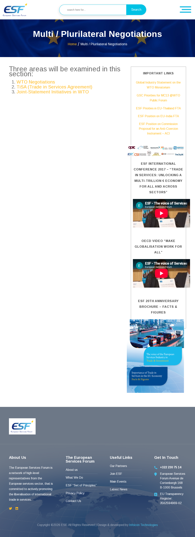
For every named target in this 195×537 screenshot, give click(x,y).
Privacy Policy (75, 493)
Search (136, 9)
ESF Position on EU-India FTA (158, 116)
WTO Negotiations (36, 81)
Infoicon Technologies (143, 525)
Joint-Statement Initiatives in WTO (53, 91)
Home (72, 44)
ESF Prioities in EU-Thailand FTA (158, 108)
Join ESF (116, 473)
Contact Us (73, 501)
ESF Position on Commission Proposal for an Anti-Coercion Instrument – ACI (158, 128)
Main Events (118, 481)
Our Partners (118, 466)
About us (72, 469)
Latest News (118, 489)
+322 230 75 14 (170, 467)
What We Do (74, 477)
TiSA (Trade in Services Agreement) (54, 86)
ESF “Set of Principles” (81, 485)
